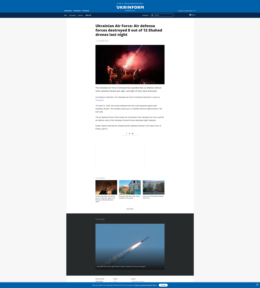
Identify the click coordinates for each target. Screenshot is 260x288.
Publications (99, 279)
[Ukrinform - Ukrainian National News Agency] (130, 7)
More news (130, 209)
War (65, 15)
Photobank (85, 11)
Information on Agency (138, 281)
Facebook (99, 100)
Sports (80, 15)
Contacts (145, 15)
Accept (163, 285)
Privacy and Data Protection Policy (146, 285)
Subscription (68, 11)
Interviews (99, 281)
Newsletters (77, 11)
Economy (72, 15)
